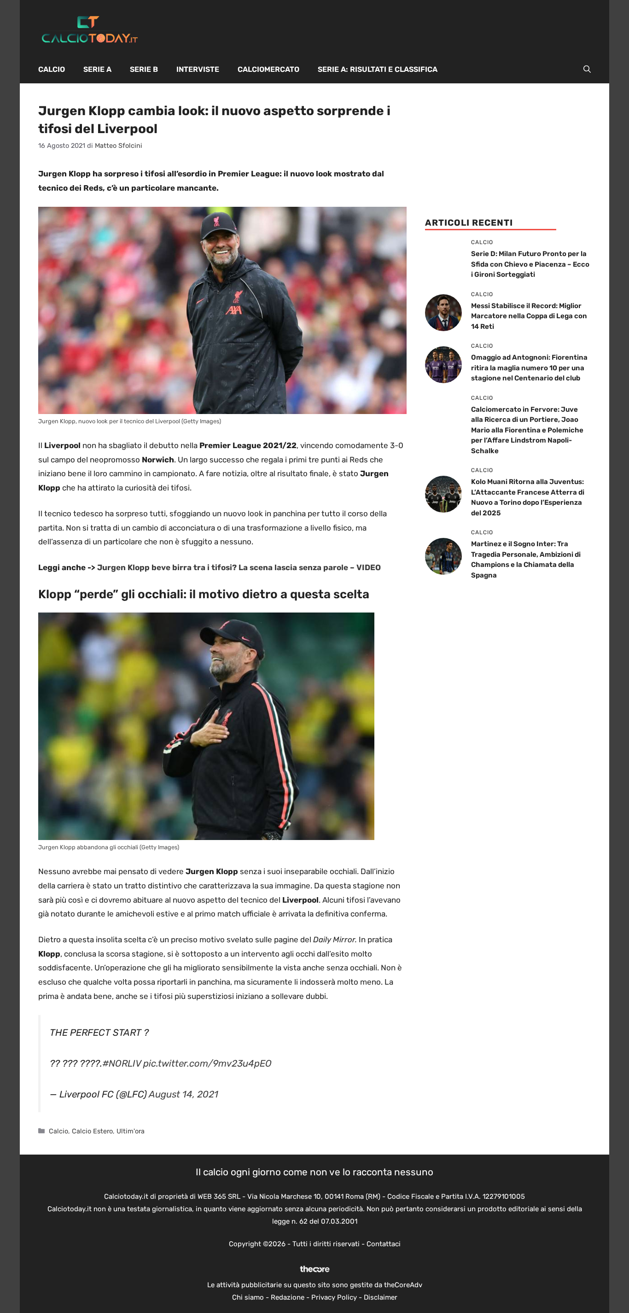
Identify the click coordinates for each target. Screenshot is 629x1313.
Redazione (287, 1297)
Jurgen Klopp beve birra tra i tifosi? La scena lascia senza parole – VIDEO (239, 567)
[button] (587, 69)
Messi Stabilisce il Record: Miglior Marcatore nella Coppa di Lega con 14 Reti (529, 316)
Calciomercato (268, 69)
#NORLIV (121, 1063)
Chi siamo (248, 1297)
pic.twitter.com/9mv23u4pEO (207, 1063)
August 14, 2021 (183, 1094)
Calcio (51, 69)
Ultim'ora (130, 1131)
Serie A (97, 69)
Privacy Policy (334, 1297)
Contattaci (384, 1244)
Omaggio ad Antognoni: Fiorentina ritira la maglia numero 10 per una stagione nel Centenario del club (529, 367)
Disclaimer (380, 1297)
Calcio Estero (92, 1131)
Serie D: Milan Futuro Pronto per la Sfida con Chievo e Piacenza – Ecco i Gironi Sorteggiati (530, 264)
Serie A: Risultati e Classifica (377, 69)
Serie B (144, 69)
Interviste (197, 69)
